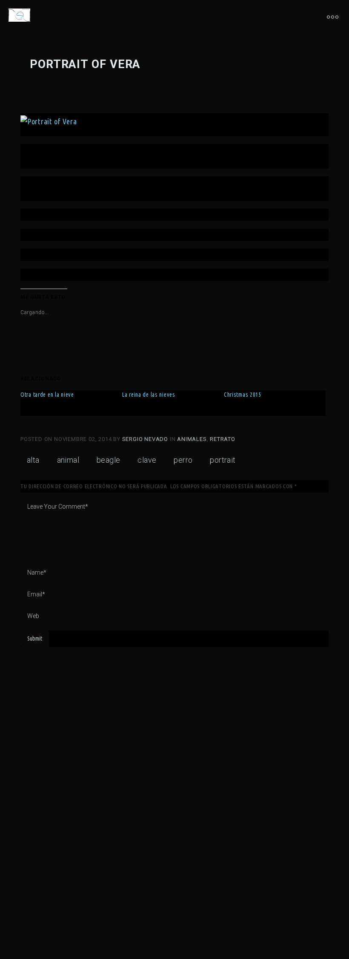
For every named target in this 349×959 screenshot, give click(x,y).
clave (146, 459)
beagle (108, 459)
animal (68, 459)
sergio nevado (146, 439)
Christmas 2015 (242, 394)
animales (191, 439)
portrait (222, 459)
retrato (222, 439)
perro (183, 459)
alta (33, 459)
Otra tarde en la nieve (47, 394)
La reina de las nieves (148, 394)
